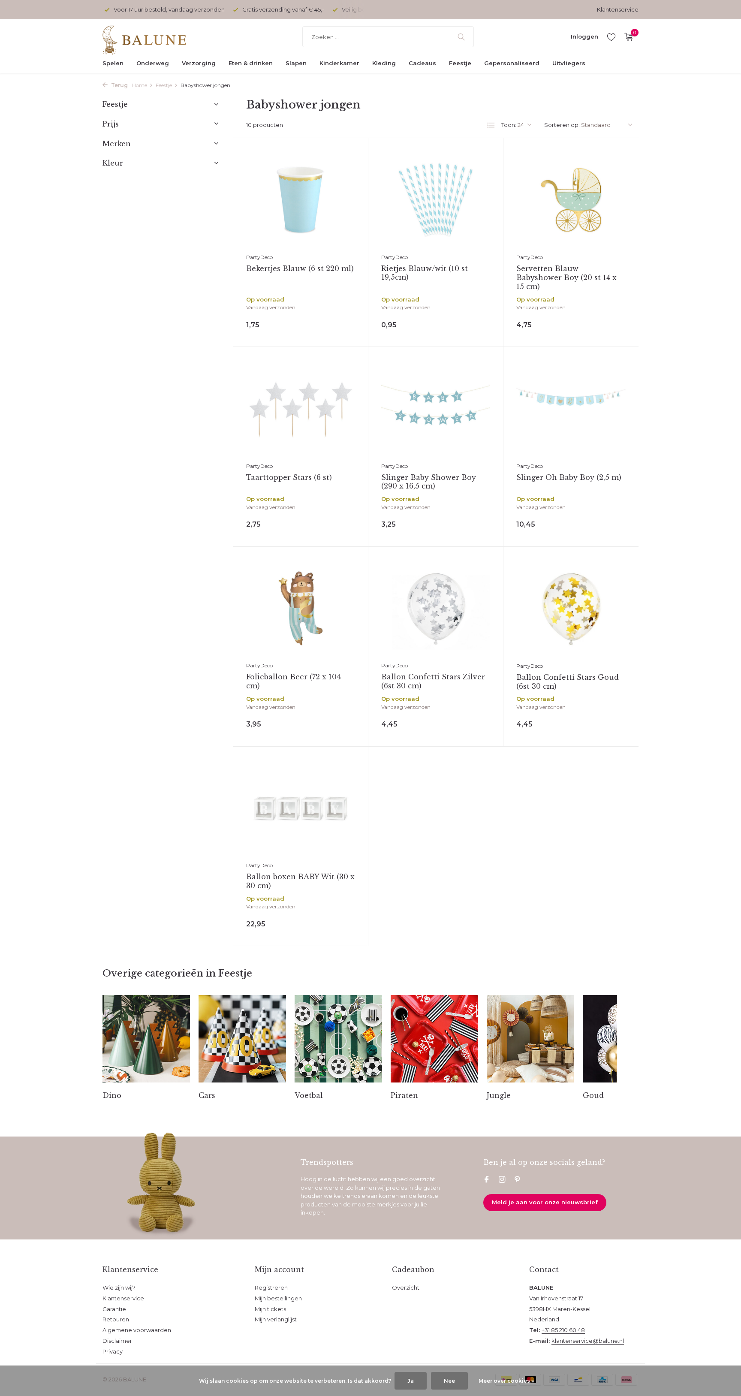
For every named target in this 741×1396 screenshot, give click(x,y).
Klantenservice (618, 9)
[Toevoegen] (335, 323)
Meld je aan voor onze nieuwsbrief (545, 1202)
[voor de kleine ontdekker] (156, 36)
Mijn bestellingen (278, 1298)
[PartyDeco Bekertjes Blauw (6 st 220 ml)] (300, 199)
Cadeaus (422, 63)
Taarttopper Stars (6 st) (289, 477)
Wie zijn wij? (119, 1287)
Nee (449, 1381)
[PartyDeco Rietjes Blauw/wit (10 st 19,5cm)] (435, 199)
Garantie (114, 1309)
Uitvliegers (568, 63)
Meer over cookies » (506, 1381)
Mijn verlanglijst (276, 1319)
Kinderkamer (339, 63)
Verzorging (199, 63)
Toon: (508, 124)
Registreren (271, 1287)
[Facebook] (486, 1180)
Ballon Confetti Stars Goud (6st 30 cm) (567, 681)
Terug (119, 85)
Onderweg (152, 63)
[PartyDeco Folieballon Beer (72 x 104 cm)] (300, 608)
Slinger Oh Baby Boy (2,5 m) (568, 477)
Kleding (384, 63)
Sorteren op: (562, 124)
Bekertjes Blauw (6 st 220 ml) (300, 268)
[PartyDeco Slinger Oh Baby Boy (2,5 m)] (571, 409)
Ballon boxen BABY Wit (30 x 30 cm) (300, 881)
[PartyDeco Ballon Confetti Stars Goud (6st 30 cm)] (571, 608)
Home (139, 85)
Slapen (296, 63)
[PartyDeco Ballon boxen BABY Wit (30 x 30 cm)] (300, 808)
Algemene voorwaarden (136, 1330)
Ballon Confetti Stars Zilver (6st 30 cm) (433, 681)
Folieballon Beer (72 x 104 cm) (293, 681)
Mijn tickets (270, 1309)
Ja (410, 1381)
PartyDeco (259, 257)
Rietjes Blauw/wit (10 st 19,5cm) (424, 273)
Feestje (460, 63)
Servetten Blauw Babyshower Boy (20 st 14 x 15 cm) (566, 277)
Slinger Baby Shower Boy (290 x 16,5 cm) (428, 482)
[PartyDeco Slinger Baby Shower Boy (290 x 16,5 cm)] (435, 408)
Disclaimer (117, 1340)
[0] (626, 37)
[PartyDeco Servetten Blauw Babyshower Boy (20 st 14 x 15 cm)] (571, 200)
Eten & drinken (251, 63)
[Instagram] (502, 1180)
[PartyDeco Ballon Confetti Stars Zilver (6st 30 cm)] (435, 608)
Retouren (115, 1319)
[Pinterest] (517, 1180)
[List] (491, 125)
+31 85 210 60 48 (563, 1330)
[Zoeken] (461, 37)
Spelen (113, 63)
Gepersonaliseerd (511, 63)
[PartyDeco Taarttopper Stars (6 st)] (300, 408)
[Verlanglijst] (611, 37)
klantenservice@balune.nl (587, 1340)
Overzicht (405, 1287)
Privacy (112, 1351)
